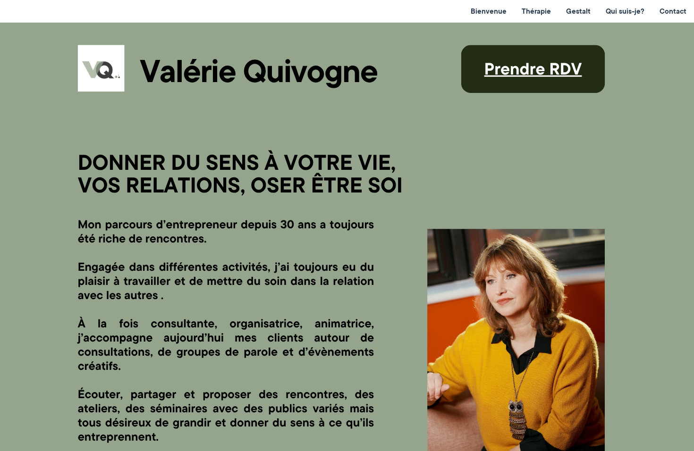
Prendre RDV (533, 68)
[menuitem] (489, 11)
